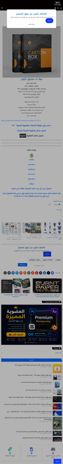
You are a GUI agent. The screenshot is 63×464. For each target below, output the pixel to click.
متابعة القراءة (31, 24)
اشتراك (49, 20)
